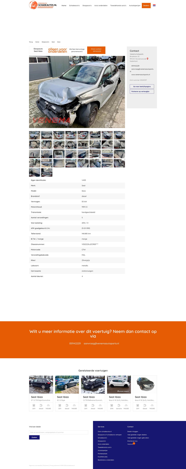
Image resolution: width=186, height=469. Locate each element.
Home (64, 5)
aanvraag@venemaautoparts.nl (101, 343)
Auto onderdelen (100, 5)
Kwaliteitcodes (102, 457)
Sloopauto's (87, 5)
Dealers (146, 5)
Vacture (130, 444)
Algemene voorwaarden (35, 465)
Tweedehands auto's (118, 5)
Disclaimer (46, 465)
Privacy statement (54, 465)
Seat (53, 42)
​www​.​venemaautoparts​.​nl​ (140, 75)
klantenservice (132, 441)
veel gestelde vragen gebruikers (138, 438)
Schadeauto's (74, 5)
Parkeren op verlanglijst (140, 91)
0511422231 (135, 66)
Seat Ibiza (37, 396)
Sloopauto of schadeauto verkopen (110, 435)
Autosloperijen (134, 5)
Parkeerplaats (102, 454)
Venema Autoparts (136, 54)
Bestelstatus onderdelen (106, 460)
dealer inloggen (132, 431)
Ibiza (58, 42)
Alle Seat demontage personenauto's (76, 50)
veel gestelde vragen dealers (137, 435)
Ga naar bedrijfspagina (142, 86)
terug (31, 42)
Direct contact (96, 50)
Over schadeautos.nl (105, 431)
